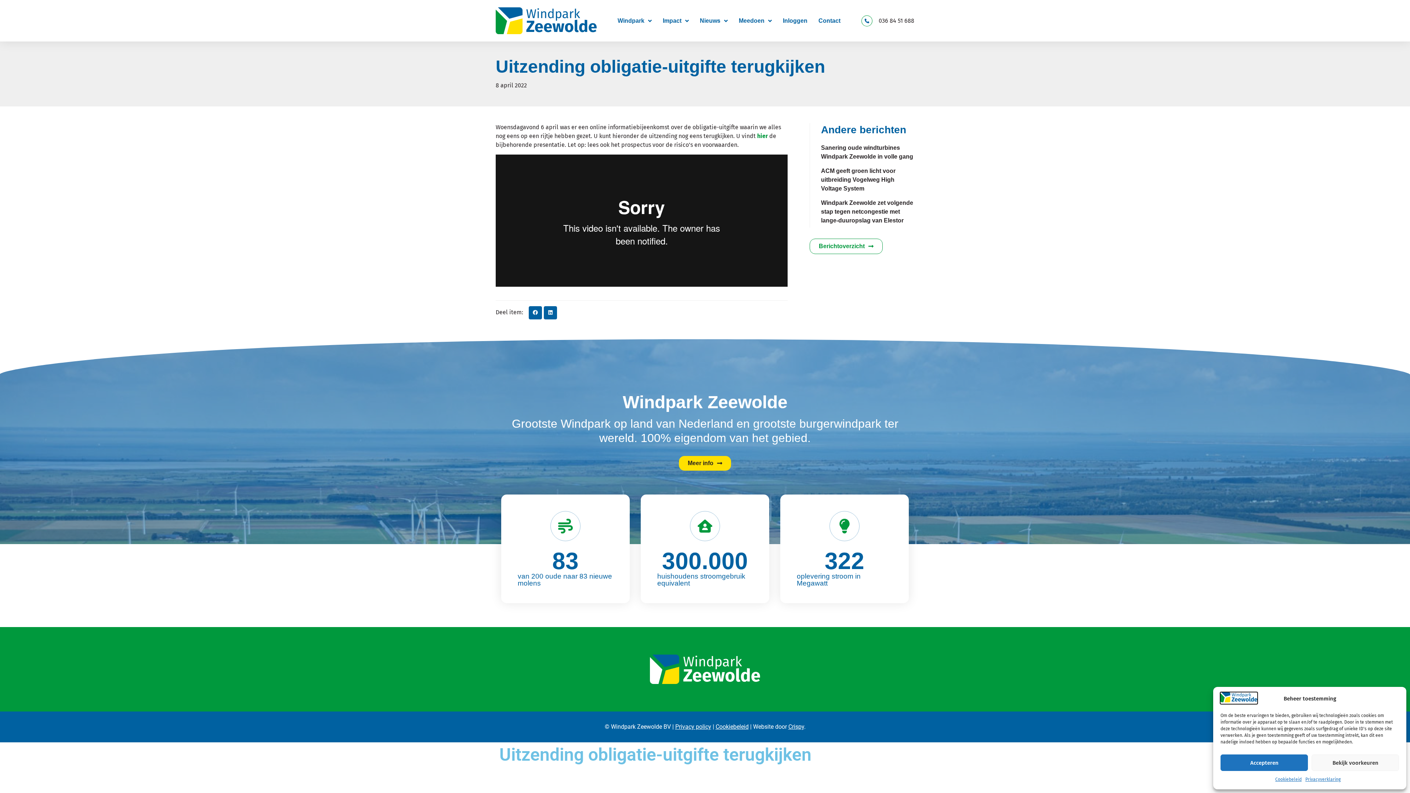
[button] (535, 312)
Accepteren (1264, 763)
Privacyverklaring (1323, 779)
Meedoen (751, 21)
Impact (672, 21)
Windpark (631, 21)
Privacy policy (693, 726)
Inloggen (795, 21)
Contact (829, 21)
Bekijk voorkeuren (1355, 763)
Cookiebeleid (1288, 779)
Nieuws (710, 21)
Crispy (796, 726)
